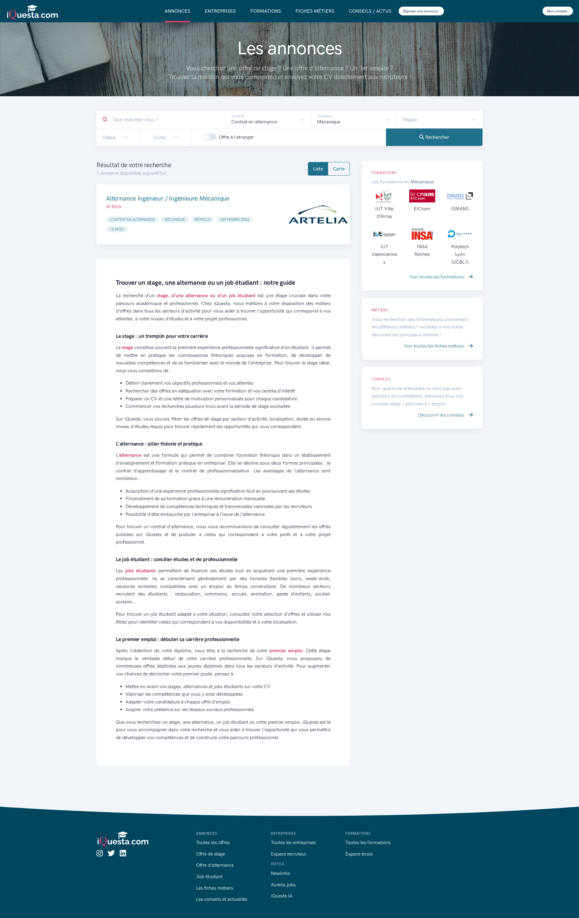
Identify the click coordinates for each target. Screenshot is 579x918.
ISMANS (460, 208)
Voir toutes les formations (437, 277)
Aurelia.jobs (283, 885)
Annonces (177, 11)
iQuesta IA (282, 896)
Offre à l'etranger (236, 137)
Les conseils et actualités (221, 899)
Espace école (359, 854)
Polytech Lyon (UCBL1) (460, 254)
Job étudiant (209, 876)
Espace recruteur (288, 854)
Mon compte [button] (557, 11)
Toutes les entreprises (293, 842)
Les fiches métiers (214, 888)
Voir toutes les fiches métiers (434, 346)
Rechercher (436, 137)
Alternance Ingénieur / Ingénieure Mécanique (167, 198)
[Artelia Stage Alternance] (318, 214)
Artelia (113, 206)
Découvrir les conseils (441, 415)
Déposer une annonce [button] (421, 11)
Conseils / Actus (370, 11)
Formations (265, 11)
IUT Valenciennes (384, 254)
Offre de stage (210, 854)
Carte (339, 169)
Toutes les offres (213, 842)
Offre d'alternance (215, 865)
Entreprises (220, 11)
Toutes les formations (368, 842)
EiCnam (422, 208)
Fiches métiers (315, 11)
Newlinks (280, 873)
